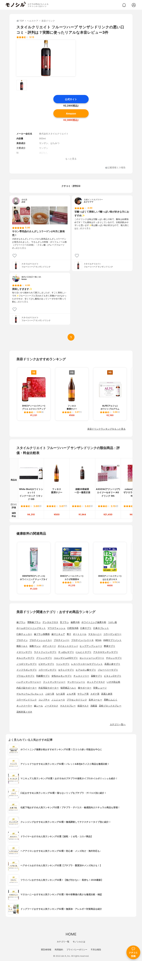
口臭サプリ (85, 628)
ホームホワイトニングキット (31, 628)
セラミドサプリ (66, 670)
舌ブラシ (64, 622)
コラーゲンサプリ (47, 670)
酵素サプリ (109, 646)
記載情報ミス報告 (117, 168)
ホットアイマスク (96, 682)
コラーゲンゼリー (112, 634)
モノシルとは (79, 941)
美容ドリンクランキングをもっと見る (106, 429)
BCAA (98, 640)
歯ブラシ (20, 622)
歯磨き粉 (75, 622)
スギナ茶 (94, 694)
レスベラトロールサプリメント (87, 664)
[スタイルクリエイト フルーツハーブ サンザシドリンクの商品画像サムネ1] (21, 85)
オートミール (79, 634)
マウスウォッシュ (56, 628)
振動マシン (35, 646)
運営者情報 (46, 949)
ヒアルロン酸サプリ (86, 670)
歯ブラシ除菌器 (42, 634)
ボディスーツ (49, 646)
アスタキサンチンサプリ (105, 652)
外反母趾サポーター (48, 688)
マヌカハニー (95, 634)
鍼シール (38, 705)
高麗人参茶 (106, 694)
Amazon (71, 113)
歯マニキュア (58, 634)
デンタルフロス (50, 622)
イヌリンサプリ (24, 652)
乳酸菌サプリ (43, 676)
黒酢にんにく (110, 699)
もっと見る (71, 158)
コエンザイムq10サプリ (66, 658)
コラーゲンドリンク (26, 699)
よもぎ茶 (71, 694)
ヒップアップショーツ (91, 646)
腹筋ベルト (22, 646)
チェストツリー (81, 676)
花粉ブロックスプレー (110, 705)
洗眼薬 (93, 705)
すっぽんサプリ (66, 652)
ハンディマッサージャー (28, 682)
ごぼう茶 (49, 694)
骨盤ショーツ (100, 688)
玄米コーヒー (95, 699)
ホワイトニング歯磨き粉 (93, 622)
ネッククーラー (24, 705)
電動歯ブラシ (34, 622)
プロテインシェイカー (40, 640)
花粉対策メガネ (24, 712)
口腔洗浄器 (72, 628)
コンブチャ (44, 699)
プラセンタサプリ (25, 676)
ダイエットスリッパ (68, 646)
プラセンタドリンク (77, 699)
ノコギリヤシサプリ (26, 664)
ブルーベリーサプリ (108, 670)
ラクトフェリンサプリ (45, 652)
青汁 (69, 634)
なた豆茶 (60, 694)
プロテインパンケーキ (82, 640)
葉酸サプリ (96, 676)
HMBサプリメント (112, 640)
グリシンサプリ (44, 658)
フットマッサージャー (54, 682)
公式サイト (71, 99)
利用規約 (59, 949)
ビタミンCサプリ (112, 676)
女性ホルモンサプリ (61, 676)
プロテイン (22, 640)
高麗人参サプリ (112, 664)
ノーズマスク (51, 705)
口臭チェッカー (24, 634)
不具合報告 (96, 949)
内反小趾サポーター (26, 688)
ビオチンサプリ (46, 664)
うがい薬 (112, 622)
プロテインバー (61, 640)
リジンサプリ (62, 664)
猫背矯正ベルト (68, 688)
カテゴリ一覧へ (118, 724)
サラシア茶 (83, 694)
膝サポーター (84, 688)
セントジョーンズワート (91, 658)
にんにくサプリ (83, 652)
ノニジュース (58, 699)
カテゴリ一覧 (63, 941)
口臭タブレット (101, 628)
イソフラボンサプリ (26, 670)
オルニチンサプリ (25, 658)
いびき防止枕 (113, 682)
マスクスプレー (68, 705)
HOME (71, 934)
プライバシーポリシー (76, 949)
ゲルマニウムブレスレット (29, 694)
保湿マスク (83, 705)
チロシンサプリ (114, 658)
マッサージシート (76, 682)
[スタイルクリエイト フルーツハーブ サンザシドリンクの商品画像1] (45, 58)
